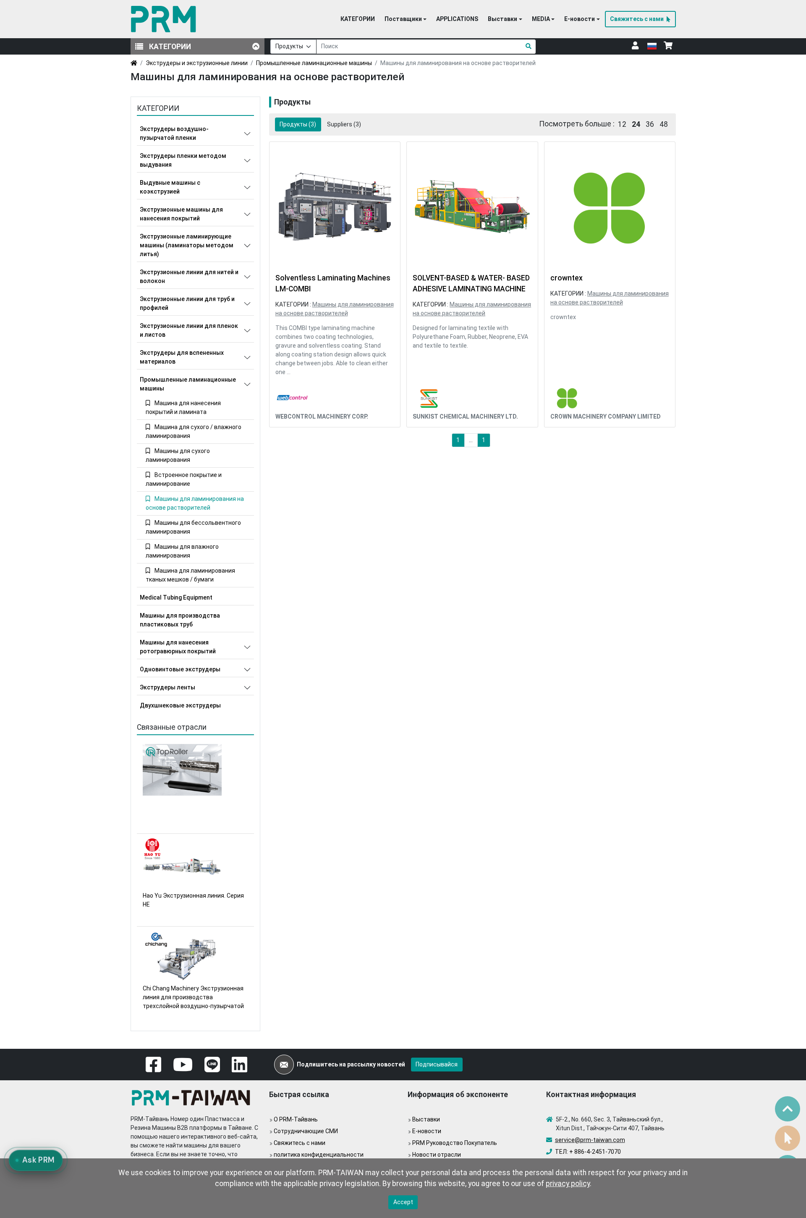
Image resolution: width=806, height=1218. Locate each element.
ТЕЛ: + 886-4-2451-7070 (588, 1151)
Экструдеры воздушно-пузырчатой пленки (174, 133)
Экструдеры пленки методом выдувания (183, 160)
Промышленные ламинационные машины (314, 63)
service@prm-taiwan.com (590, 1140)
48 (663, 124)
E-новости (426, 1131)
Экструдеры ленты (167, 687)
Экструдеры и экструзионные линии (197, 63)
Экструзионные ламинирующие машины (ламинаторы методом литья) (186, 245)
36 (650, 124)
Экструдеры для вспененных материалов (182, 357)
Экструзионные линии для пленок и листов (189, 330)
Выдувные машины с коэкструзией (170, 187)
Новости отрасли (436, 1154)
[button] (405, 19)
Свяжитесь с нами (299, 1142)
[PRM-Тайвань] (165, 19)
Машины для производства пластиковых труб (180, 620)
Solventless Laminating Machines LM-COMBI (332, 283)
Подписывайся (437, 1064)
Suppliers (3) (344, 124)
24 (636, 124)
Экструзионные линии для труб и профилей (187, 303)
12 (622, 124)
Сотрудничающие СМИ (306, 1131)
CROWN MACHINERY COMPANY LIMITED (605, 416)
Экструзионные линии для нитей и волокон (189, 276)
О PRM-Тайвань (296, 1119)
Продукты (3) (298, 124)
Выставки (426, 1119)
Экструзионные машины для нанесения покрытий (181, 214)
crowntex (566, 278)
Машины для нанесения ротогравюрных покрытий (178, 647)
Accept (403, 1202)
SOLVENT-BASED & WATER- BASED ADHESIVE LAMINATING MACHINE (471, 283)
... (471, 440)
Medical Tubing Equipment (176, 597)
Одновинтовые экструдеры (180, 669)
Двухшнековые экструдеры (180, 705)
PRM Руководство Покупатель (454, 1142)
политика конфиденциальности (319, 1154)
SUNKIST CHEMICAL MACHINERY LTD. (465, 416)
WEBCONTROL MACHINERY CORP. (321, 416)
